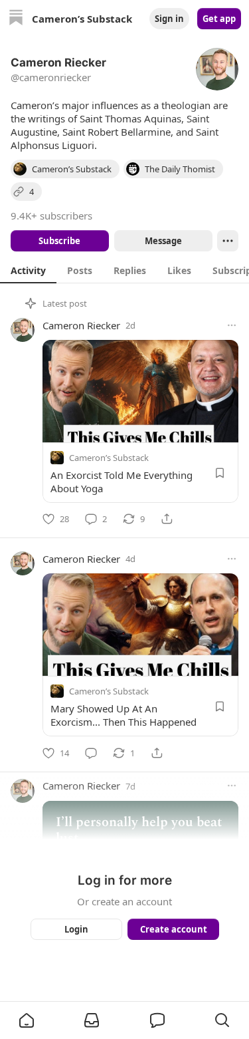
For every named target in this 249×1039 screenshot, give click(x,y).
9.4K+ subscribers (51, 215)
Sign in (169, 19)
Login (76, 929)
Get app (219, 19)
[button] (26, 1020)
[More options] (231, 325)
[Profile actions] (227, 240)
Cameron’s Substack (109, 458)
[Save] (219, 473)
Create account (173, 929)
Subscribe (59, 241)
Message (162, 241)
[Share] (166, 518)
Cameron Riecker (81, 325)
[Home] (16, 19)
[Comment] (91, 753)
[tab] (28, 270)
